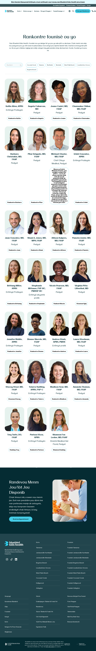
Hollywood (40, 583)
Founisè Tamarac (73, 548)
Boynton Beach (41, 563)
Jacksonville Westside (43, 558)
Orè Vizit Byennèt (42, 617)
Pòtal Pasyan (81, 5)
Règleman (8, 632)
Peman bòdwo (71, 5)
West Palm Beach (42, 573)
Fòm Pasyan (71, 601)
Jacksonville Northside (44, 553)
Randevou (39, 606)
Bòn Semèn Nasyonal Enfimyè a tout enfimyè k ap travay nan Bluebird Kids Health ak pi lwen (48, 2)
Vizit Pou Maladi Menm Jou (45, 622)
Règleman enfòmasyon (82, 644)
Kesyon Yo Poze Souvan (13, 627)
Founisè (7, 611)
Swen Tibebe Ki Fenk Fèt (44, 611)
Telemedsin (71, 611)
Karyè (89, 5)
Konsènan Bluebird (11, 601)
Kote (6, 622)
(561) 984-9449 (50, 646)
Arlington (39, 588)
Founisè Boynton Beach (75, 563)
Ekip (6, 606)
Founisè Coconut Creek (75, 578)
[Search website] (73, 11)
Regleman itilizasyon (67, 644)
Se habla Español (59, 5)
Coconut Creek (41, 578)
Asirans (36, 11)
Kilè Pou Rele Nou (73, 617)
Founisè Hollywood (74, 583)
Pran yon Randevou (82, 11)
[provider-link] (14, 99)
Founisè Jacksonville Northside (78, 553)
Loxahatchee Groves (43, 568)
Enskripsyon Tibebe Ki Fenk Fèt (46, 601)
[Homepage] (9, 11)
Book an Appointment (20, 519)
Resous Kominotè (73, 622)
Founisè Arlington (73, 588)
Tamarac (39, 548)
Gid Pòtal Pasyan (73, 606)
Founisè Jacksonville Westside (78, 558)
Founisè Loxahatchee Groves (77, 568)
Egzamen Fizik (41, 627)
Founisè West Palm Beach (76, 573)
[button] (20, 11)
